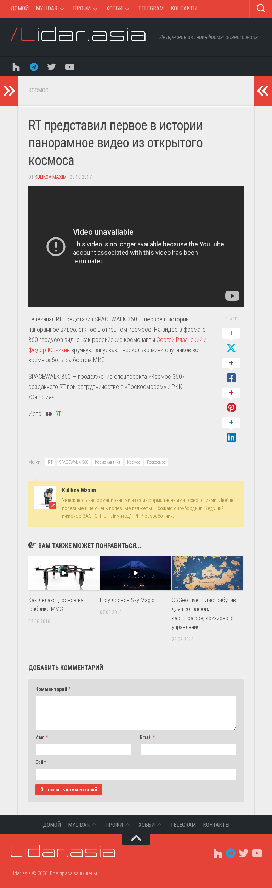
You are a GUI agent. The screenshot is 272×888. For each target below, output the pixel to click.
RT (58, 413)
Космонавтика (107, 462)
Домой (20, 8)
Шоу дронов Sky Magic (127, 599)
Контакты (184, 8)
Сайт (40, 762)
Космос (38, 90)
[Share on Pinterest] (231, 401)
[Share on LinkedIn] (231, 430)
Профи (82, 8)
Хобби (114, 8)
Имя (41, 737)
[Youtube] (69, 66)
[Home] (16, 66)
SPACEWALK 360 (74, 462)
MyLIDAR (46, 8)
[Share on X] (231, 341)
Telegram (151, 8)
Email (147, 737)
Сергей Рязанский (179, 339)
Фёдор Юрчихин (49, 350)
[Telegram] (33, 66)
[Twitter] (51, 66)
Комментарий (52, 689)
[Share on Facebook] (231, 371)
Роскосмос (156, 462)
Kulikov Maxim (51, 177)
